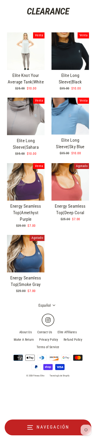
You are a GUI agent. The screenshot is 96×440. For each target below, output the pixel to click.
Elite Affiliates (67, 332)
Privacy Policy (48, 339)
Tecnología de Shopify (60, 376)
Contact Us (44, 332)
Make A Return (24, 339)
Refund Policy (73, 339)
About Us (25, 332)
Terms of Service (48, 347)
